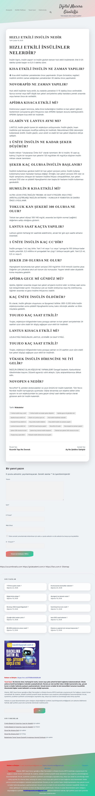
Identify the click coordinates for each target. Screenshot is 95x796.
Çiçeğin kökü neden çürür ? (16, 617)
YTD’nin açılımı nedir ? (14, 586)
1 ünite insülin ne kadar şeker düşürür (42, 413)
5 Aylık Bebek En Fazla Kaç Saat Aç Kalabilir (18, 723)
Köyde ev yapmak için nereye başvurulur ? (65, 628)
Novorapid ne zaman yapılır (73, 426)
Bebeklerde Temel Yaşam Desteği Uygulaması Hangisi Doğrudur (25, 737)
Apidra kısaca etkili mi (18, 417)
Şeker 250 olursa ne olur (19, 430)
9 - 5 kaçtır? (10, 542)
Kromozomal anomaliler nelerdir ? (62, 586)
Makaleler (19, 407)
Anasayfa (9, 10)
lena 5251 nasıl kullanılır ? (59, 617)
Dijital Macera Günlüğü (70, 9)
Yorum (8, 479)
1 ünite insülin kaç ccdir (18, 413)
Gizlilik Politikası (20, 10)
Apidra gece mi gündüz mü (65, 413)
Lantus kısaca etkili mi (18, 426)
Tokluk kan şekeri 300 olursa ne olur (66, 430)
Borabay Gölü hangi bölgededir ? (17, 607)
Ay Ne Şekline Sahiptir (75, 449)
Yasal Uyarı (32, 10)
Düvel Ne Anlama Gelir (11, 730)
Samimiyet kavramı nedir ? (59, 607)
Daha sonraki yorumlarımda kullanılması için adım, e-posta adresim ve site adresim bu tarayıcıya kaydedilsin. (44, 536)
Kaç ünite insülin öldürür (37, 422)
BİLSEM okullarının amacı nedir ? (17, 628)
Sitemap (65, 566)
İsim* (7, 505)
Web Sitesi (9, 525)
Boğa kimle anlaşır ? (13, 596)
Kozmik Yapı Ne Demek (19, 449)
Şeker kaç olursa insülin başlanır (40, 430)
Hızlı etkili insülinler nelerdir (57, 417)
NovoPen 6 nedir (55, 426)
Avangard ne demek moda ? (60, 596)
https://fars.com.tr (53, 566)
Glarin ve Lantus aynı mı (36, 417)
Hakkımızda (42, 10)
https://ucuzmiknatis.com (11, 566)
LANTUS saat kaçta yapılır (37, 426)
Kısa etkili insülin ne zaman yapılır (59, 422)
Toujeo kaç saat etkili (18, 435)
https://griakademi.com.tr (34, 566)
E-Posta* (9, 515)
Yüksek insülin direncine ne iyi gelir (39, 435)
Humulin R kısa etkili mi (18, 422)
